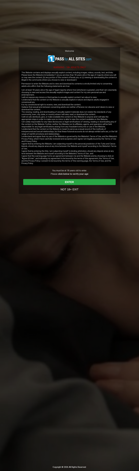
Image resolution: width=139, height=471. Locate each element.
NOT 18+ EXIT (69, 189)
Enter (69, 182)
